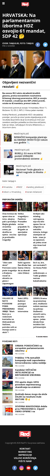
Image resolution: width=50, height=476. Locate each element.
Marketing (25, 451)
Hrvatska (7, 187)
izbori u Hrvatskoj (11, 191)
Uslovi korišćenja (25, 458)
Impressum (25, 454)
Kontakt (25, 448)
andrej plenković (35, 187)
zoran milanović (33, 191)
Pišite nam (25, 461)
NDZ (19, 187)
